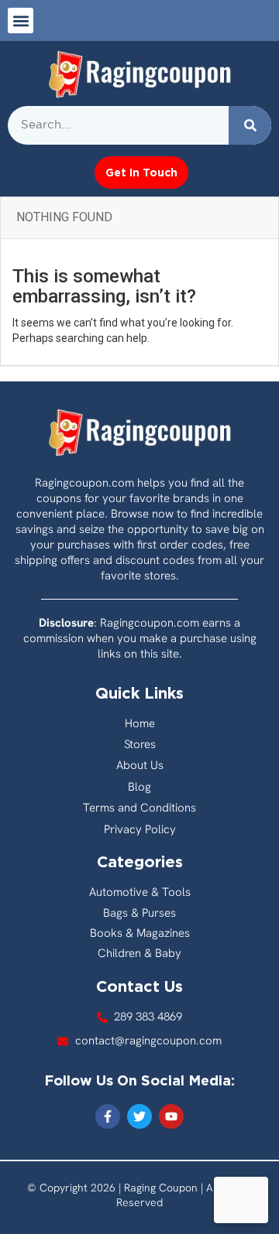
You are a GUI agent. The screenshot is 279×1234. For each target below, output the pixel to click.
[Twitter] (139, 1116)
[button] (20, 20)
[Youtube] (171, 1116)
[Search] (250, 125)
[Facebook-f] (107, 1116)
